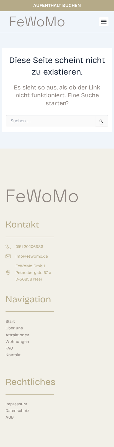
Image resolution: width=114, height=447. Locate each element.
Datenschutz (17, 410)
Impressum (16, 403)
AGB (10, 417)
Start (10, 321)
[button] (103, 21)
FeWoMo (37, 21)
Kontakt (13, 354)
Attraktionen (17, 334)
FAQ (9, 348)
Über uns (14, 328)
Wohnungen (17, 341)
